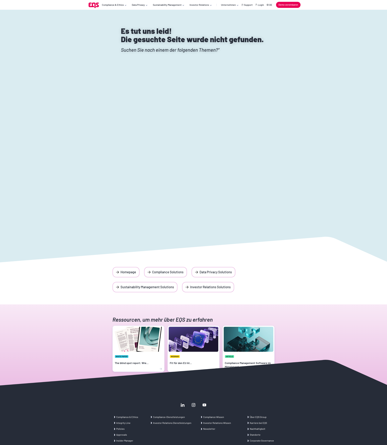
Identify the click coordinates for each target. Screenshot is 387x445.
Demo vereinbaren (288, 4)
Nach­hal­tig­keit (257, 428)
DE (270, 4)
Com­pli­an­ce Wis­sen (213, 417)
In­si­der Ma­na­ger (124, 440)
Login (261, 4)
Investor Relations (199, 4)
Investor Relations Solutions (210, 287)
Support (248, 4)
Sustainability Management (167, 4)
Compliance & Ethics (113, 4)
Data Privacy (138, 4)
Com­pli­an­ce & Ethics (127, 417)
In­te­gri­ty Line (123, 422)
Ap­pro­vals (121, 434)
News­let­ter (209, 428)
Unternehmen (228, 4)
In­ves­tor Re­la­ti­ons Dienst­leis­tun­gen (172, 422)
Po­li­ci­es (120, 428)
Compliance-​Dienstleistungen (169, 417)
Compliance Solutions (168, 272)
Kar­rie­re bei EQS (258, 422)
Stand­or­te (255, 434)
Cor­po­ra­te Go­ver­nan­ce (262, 440)
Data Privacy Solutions (216, 272)
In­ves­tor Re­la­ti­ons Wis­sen (217, 422)
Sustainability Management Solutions (147, 287)
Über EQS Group (258, 417)
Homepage (128, 272)
